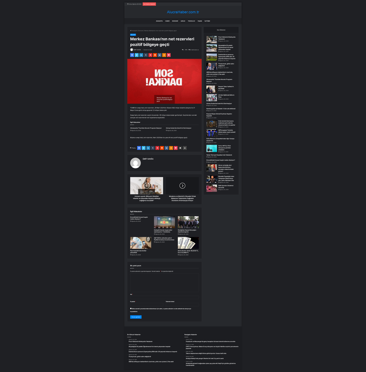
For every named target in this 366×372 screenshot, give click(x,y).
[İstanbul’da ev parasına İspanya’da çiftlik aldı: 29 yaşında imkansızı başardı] (211, 57)
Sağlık (183, 21)
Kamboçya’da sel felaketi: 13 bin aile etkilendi (220, 108)
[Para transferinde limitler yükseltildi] (140, 243)
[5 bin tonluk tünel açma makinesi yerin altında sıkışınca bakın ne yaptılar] (211, 123)
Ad (131, 294)
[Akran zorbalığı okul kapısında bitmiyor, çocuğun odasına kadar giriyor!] (211, 167)
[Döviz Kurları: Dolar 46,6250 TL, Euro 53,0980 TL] (188, 243)
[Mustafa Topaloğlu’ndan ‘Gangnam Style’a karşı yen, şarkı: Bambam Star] (211, 179)
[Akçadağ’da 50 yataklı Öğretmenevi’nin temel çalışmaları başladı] (211, 48)
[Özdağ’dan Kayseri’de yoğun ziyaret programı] (188, 222)
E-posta (133, 301)
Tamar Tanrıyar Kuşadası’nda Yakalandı (219, 155)
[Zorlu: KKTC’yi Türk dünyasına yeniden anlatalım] (211, 148)
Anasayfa (159, 21)
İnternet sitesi (170, 301)
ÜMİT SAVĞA (137, 49)
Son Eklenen (221, 30)
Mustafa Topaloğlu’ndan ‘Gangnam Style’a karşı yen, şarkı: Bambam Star (226, 178)
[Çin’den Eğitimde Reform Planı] (211, 97)
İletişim (207, 21)
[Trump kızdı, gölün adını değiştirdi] (211, 66)
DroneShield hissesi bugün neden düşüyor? (220, 160)
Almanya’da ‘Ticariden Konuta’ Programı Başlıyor (146, 128)
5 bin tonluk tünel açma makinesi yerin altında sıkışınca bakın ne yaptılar (226, 123)
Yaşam (200, 21)
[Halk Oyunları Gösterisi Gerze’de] (211, 188)
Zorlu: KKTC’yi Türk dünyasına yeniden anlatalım (224, 148)
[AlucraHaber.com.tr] (183, 12)
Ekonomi (175, 21)
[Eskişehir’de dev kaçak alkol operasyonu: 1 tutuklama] (164, 222)
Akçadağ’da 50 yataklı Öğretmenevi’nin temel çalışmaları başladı (225, 47)
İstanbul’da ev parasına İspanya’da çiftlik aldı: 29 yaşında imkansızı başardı (226, 56)
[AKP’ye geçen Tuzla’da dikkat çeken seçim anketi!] (211, 132)
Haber (167, 21)
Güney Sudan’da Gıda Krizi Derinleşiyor (178, 128)
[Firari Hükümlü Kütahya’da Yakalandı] (211, 39)
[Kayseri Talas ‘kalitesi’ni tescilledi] (211, 89)
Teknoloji (191, 21)
